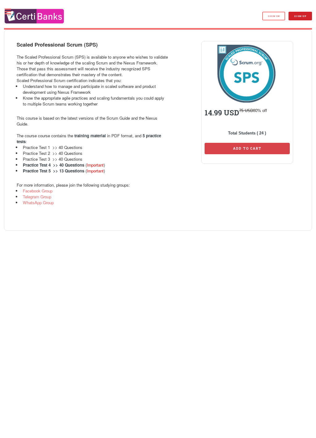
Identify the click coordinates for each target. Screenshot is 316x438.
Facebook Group (37, 191)
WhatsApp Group (38, 202)
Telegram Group (37, 197)
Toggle (11, 11)
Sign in (274, 16)
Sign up (300, 16)
